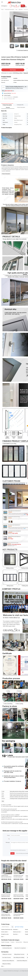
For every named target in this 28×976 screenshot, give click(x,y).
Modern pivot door (17, 931)
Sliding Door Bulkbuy (6, 963)
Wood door (15, 934)
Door (16, 9)
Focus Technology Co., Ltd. (16, 970)
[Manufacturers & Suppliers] (14, 2)
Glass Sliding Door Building (18, 957)
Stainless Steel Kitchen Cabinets (7, 929)
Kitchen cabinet (4, 931)
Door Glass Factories (6, 957)
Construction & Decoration (9, 9)
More (2, 966)
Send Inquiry (13, 69)
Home (2, 9)
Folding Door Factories (6, 954)
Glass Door (21, 9)
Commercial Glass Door (7, 948)
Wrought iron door (5, 934)
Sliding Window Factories (19, 954)
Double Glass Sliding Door (22, 960)
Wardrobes (15, 929)
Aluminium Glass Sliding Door (8, 960)
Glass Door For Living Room (20, 948)
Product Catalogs (19, 926)
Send (12, 853)
